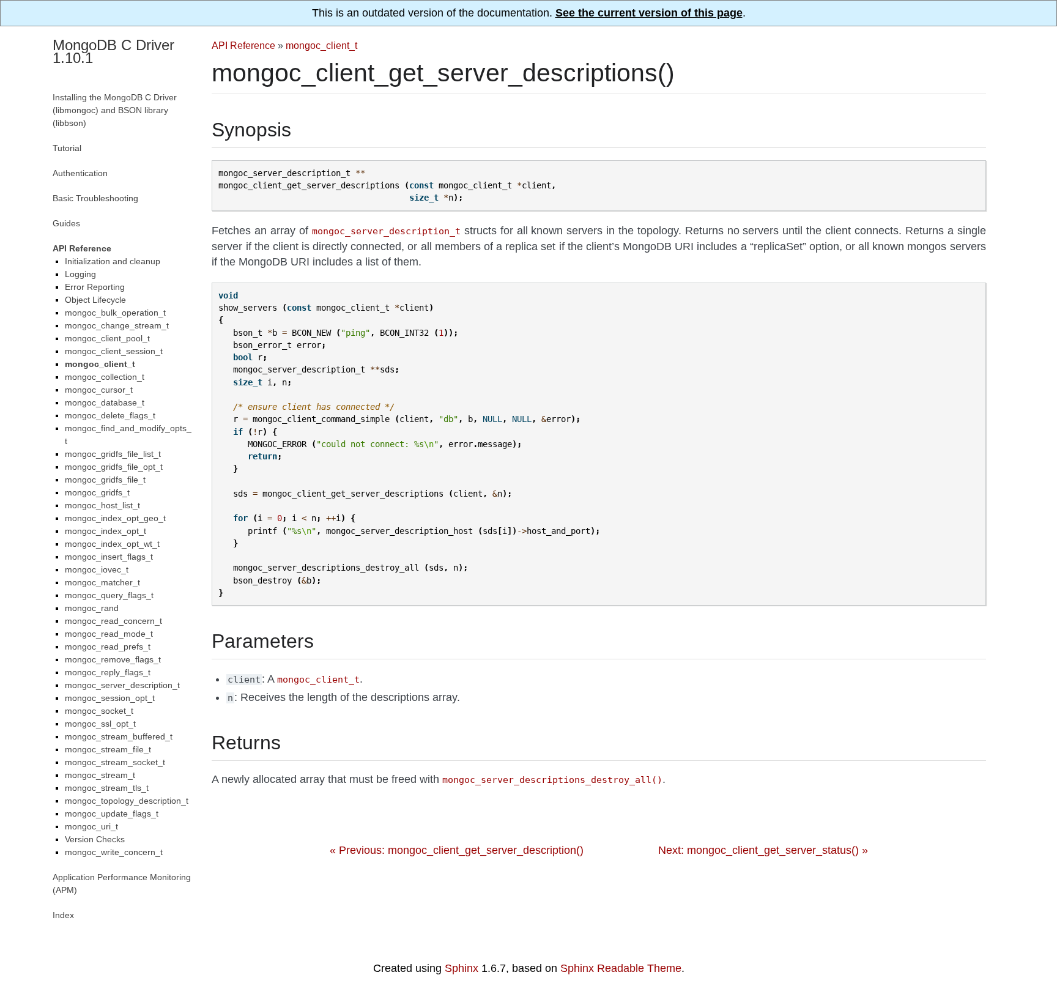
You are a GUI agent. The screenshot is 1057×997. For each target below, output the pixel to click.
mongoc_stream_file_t (108, 749)
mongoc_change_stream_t (117, 325)
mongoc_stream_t (100, 775)
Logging (80, 274)
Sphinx (461, 968)
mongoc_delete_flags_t (110, 415)
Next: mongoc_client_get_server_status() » (763, 850)
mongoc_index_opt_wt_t (112, 544)
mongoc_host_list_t (102, 505)
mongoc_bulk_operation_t (115, 312)
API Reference (243, 45)
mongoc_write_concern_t (114, 852)
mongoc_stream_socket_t (115, 762)
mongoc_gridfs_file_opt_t (114, 467)
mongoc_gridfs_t (97, 492)
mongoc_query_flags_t (109, 595)
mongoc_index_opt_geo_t (115, 518)
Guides (66, 223)
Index (63, 915)
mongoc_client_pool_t (107, 338)
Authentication (80, 173)
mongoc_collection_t (104, 377)
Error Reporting (95, 287)
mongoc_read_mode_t (109, 634)
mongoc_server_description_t (122, 685)
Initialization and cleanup (112, 261)
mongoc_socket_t (99, 711)
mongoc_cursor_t (99, 390)
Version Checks (95, 839)
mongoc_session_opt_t (110, 698)
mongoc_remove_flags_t (113, 659)
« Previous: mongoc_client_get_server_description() (457, 850)
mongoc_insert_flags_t (109, 557)
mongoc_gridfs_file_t (105, 479)
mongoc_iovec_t (96, 569)
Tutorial (67, 148)
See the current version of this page (649, 13)
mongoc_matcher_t (102, 582)
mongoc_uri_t (91, 826)
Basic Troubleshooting (95, 198)
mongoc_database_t (104, 402)
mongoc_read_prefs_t (107, 646)
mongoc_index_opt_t (105, 531)
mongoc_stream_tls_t (107, 788)
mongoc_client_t (321, 45)
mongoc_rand (92, 608)
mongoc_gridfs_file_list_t (113, 454)
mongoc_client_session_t (114, 351)
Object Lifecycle (95, 300)
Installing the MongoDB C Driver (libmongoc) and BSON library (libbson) (115, 110)
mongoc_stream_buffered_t (118, 736)
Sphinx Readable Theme (620, 968)
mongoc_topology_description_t (126, 801)
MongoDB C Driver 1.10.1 (113, 51)
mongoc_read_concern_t (113, 621)
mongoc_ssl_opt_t (100, 723)
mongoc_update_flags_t (111, 813)
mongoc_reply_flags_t (107, 672)
